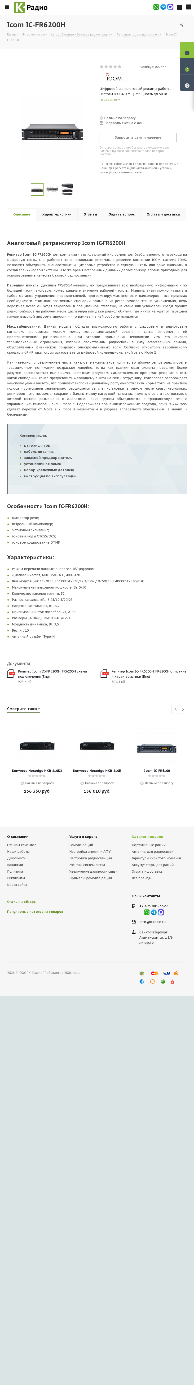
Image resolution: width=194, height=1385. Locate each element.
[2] (106, 67)
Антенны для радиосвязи (152, 851)
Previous (175, 709)
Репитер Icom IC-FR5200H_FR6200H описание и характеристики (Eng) (148, 674)
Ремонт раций (81, 845)
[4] (115, 67)
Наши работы (18, 851)
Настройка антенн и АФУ (90, 851)
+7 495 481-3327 (153, 906)
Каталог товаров (147, 836)
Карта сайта (17, 885)
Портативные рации (149, 845)
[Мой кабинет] (179, 7)
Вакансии (15, 865)
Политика (15, 871)
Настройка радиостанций (90, 858)
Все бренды (141, 878)
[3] (111, 67)
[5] (120, 67)
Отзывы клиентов (21, 845)
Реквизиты (16, 878)
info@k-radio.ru (152, 922)
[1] (102, 67)
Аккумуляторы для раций (153, 865)
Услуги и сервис (83, 836)
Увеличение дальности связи (93, 871)
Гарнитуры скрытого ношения (156, 858)
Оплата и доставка (147, 871)
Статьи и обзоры (21, 902)
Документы (16, 858)
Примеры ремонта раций (90, 878)
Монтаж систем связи (87, 865)
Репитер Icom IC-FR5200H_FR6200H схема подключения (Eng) (52, 674)
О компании (17, 836)
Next (183, 709)
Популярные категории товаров (35, 912)
